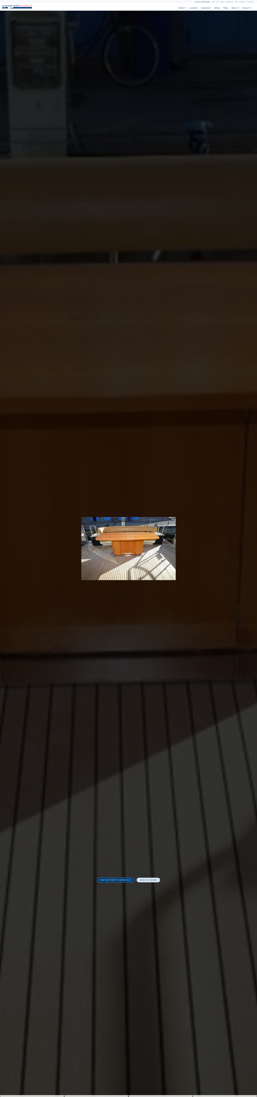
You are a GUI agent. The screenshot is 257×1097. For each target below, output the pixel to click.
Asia (236, 2)
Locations (193, 8)
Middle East (229, 2)
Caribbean (242, 2)
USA (213, 2)
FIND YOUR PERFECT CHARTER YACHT (115, 880)
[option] (128, 548)
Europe (222, 2)
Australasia (250, 2)
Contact (245, 8)
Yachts (181, 8)
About (234, 8)
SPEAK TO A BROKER (148, 880)
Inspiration (206, 8)
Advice (217, 8)
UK (217, 2)
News (225, 8)
